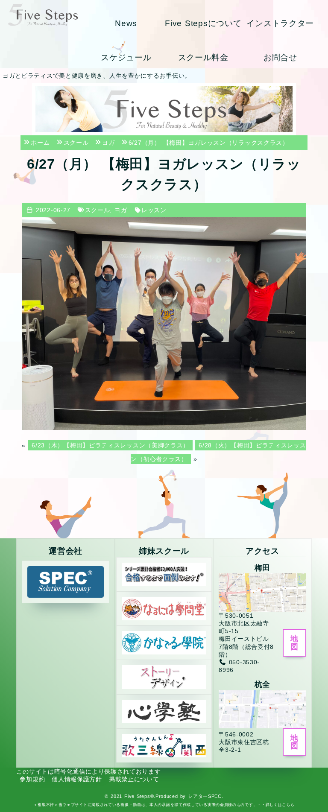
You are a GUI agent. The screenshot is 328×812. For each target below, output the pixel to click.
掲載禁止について (134, 779)
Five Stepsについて (203, 23)
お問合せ (280, 57)
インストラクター (280, 23)
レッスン (154, 210)
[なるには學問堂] (164, 608)
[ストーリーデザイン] (164, 676)
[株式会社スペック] (65, 581)
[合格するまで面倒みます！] (164, 573)
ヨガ (120, 210)
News (126, 23)
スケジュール (126, 57)
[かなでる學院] (164, 642)
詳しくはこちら (280, 805)
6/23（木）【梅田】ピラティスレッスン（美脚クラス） (110, 445)
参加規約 (32, 779)
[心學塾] (164, 710)
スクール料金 (203, 57)
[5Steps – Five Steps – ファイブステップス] (43, 14)
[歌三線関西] (164, 745)
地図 (294, 642)
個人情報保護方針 (77, 779)
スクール (97, 210)
